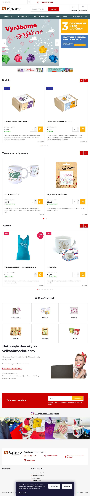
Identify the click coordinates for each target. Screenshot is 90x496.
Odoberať (77, 398)
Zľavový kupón (36, 478)
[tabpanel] (23, 114)
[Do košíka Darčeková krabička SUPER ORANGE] (82, 129)
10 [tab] (52, 289)
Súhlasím (67, 486)
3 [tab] (44, 145)
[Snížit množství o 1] (35, 130)
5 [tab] (47, 145)
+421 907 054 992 (52, 456)
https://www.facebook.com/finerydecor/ (75, 456)
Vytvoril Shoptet (84, 492)
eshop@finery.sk (31, 456)
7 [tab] (47, 289)
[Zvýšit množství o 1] (35, 128)
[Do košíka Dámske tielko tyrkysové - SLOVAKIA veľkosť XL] (40, 274)
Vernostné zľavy (37, 480)
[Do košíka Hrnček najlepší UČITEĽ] (40, 201)
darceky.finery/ (31, 460)
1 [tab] (43, 218)
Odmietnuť (54, 486)
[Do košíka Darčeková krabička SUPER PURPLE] (40, 129)
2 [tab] (42, 145)
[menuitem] (9, 17)
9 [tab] (50, 289)
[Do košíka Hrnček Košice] (82, 274)
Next (86, 80)
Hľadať (53, 9)
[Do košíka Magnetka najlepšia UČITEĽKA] (82, 201)
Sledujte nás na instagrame (47, 413)
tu (39, 489)
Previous (81, 80)
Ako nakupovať (6, 2)
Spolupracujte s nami (38, 475)
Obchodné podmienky (39, 473)
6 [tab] (45, 289)
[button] (4, 42)
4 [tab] (45, 145)
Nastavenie (23, 493)
